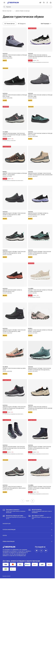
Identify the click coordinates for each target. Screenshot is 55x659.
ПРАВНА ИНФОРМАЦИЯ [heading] (8, 535)
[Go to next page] (32, 501)
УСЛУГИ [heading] (5, 529)
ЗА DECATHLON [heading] (6, 517)
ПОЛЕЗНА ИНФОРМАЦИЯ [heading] (9, 523)
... (13, 10)
